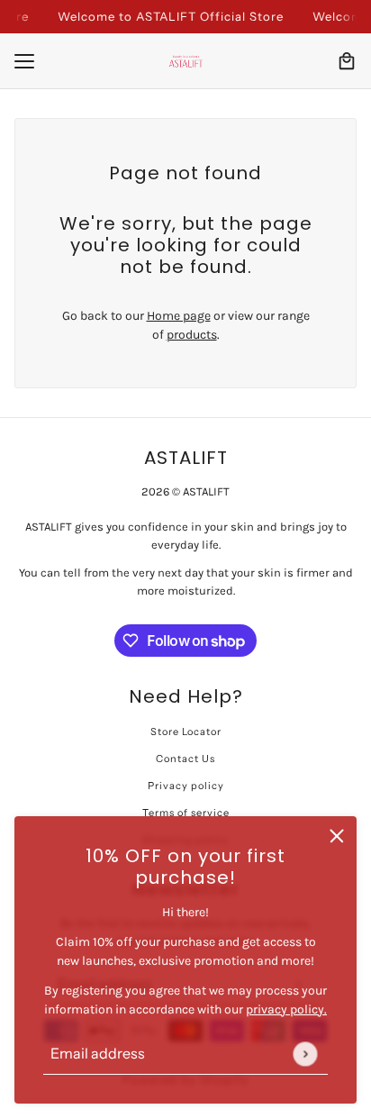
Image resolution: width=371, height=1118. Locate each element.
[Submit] (305, 1053)
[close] (337, 836)
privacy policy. (286, 1009)
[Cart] (347, 61)
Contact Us (185, 758)
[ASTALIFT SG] (186, 61)
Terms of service (186, 812)
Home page (179, 315)
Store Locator (186, 731)
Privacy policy (186, 785)
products (192, 334)
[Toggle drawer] (24, 61)
